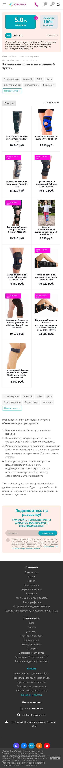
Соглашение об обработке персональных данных (35, 547)
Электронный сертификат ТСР (31, 656)
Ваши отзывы (31, 584)
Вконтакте (24, 746)
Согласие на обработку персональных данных (32, 610)
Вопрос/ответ (31, 639)
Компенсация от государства (32, 597)
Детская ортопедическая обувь (31, 673)
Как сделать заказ (31, 644)
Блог (31, 622)
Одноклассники (39, 746)
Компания (31, 567)
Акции (31, 576)
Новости (31, 580)
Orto (49, 79)
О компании (32, 572)
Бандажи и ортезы (31, 694)
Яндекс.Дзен (47, 746)
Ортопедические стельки (31, 681)
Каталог (31, 668)
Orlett (40, 79)
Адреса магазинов (31, 589)
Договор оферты (31, 602)
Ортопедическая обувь (31, 652)
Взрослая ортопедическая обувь (31, 677)
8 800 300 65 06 (34, 708)
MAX (16, 746)
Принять (55, 758)
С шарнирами (11, 79)
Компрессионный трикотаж (31, 690)
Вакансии (31, 593)
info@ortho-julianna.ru (34, 714)
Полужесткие (32, 84)
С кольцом (48, 84)
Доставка (31, 631)
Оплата (32, 627)
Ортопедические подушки (31, 686)
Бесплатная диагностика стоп (31, 661)
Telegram (31, 746)
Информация (32, 617)
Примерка (31, 648)
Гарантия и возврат (31, 635)
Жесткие (47, 402)
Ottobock (27, 79)
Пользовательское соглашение (19, 764)
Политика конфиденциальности (31, 606)
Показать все (11, 90)
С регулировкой (12, 84)
